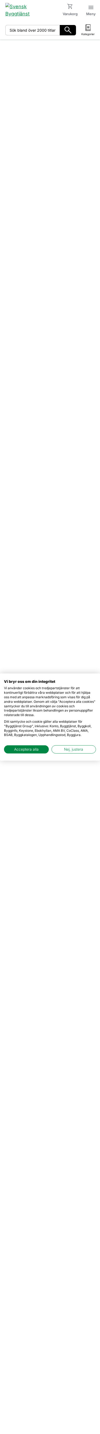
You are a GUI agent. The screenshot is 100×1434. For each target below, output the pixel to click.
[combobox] (32, 30)
